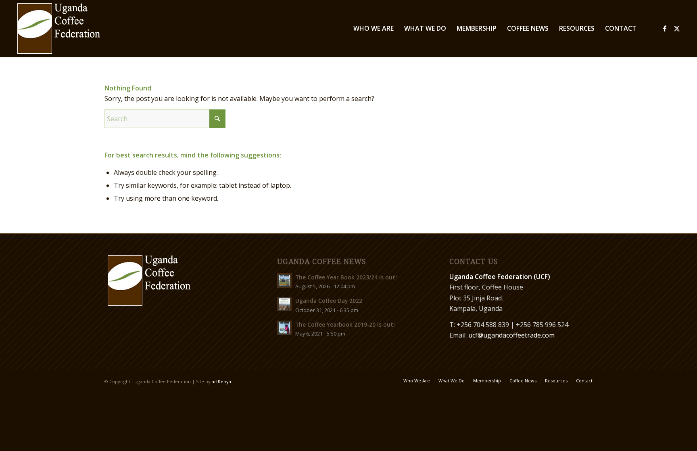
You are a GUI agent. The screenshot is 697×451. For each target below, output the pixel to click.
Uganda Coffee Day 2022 (328, 300)
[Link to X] (677, 28)
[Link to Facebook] (665, 28)
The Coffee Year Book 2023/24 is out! (346, 277)
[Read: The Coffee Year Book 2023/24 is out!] (284, 280)
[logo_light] (58, 28)
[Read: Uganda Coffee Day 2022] (284, 304)
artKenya (221, 381)
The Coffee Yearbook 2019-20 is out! (345, 324)
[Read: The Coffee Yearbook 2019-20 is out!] (284, 328)
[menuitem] (373, 28)
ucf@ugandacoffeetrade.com (511, 335)
